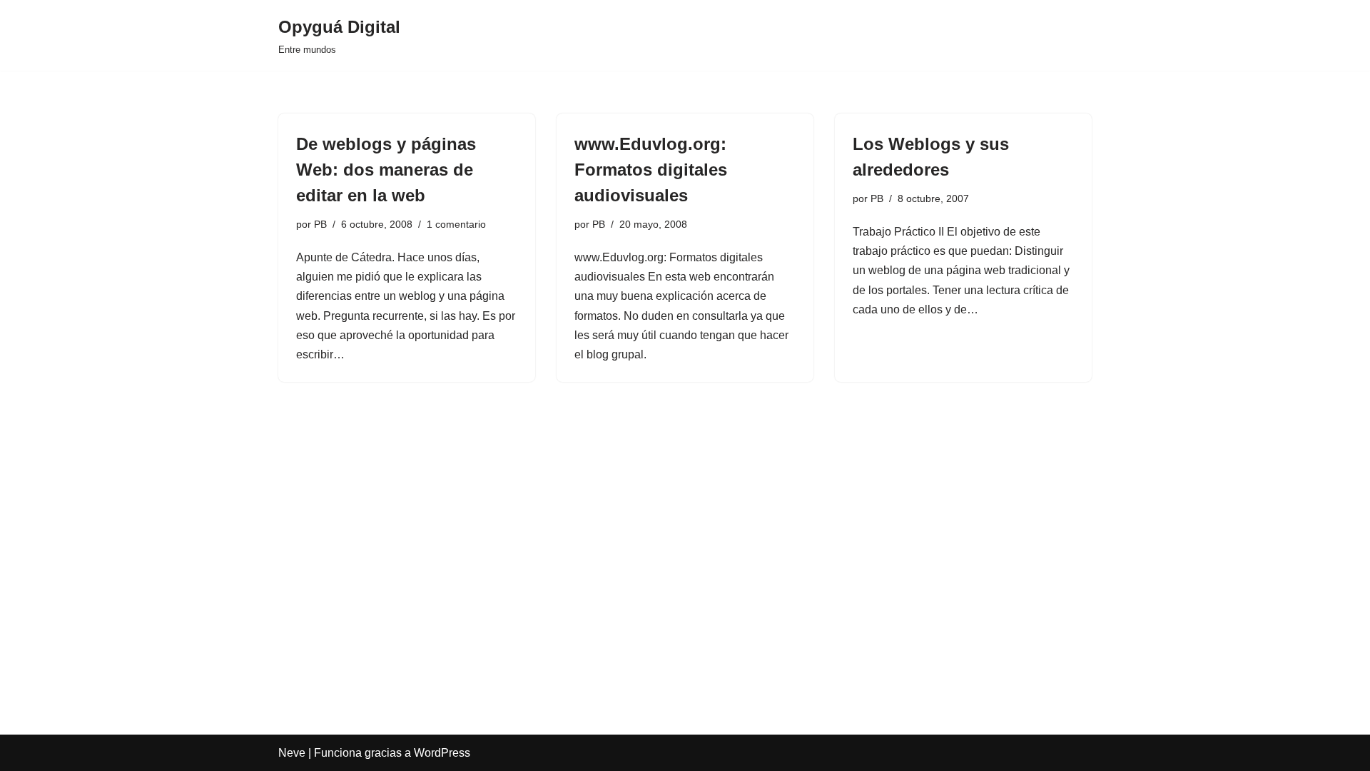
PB (320, 224)
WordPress (442, 753)
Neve (291, 753)
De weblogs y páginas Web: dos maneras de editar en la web (386, 169)
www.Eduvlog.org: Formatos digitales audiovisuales (650, 169)
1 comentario (456, 224)
